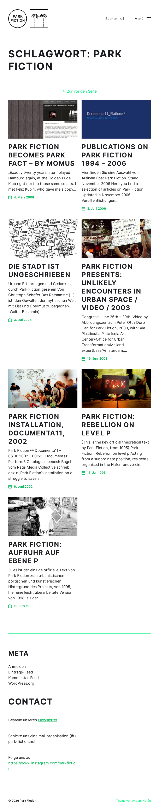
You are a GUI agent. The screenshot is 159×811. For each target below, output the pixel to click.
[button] (114, 18)
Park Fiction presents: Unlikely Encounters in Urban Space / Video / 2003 (111, 287)
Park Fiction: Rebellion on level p (108, 424)
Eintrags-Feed (20, 672)
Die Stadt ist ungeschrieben (39, 270)
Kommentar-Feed (23, 678)
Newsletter (47, 720)
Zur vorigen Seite (79, 91)
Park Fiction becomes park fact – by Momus (41, 155)
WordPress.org (21, 683)
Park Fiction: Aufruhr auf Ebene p (35, 552)
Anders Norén (141, 800)
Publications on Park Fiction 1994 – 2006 (115, 155)
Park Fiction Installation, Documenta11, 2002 (36, 428)
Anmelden (17, 666)
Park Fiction (28, 800)
